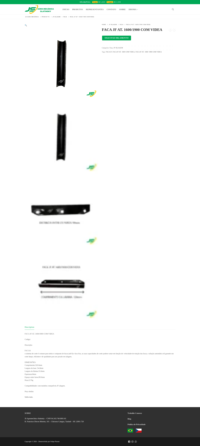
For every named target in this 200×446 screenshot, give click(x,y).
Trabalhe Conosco (135, 413)
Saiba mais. (29, 397)
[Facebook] (129, 441)
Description (29, 327)
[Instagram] (132, 441)
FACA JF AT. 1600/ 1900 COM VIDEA (149, 52)
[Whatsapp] (135, 441)
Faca (121, 24)
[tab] (29, 327)
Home (104, 24)
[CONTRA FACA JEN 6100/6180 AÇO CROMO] (174, 30)
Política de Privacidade (136, 424)
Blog (129, 419)
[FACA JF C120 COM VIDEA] (170, 30)
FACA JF (109, 52)
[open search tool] (173, 9)
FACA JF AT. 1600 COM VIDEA (124, 52)
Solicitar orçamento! (117, 38)
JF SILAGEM (113, 24)
